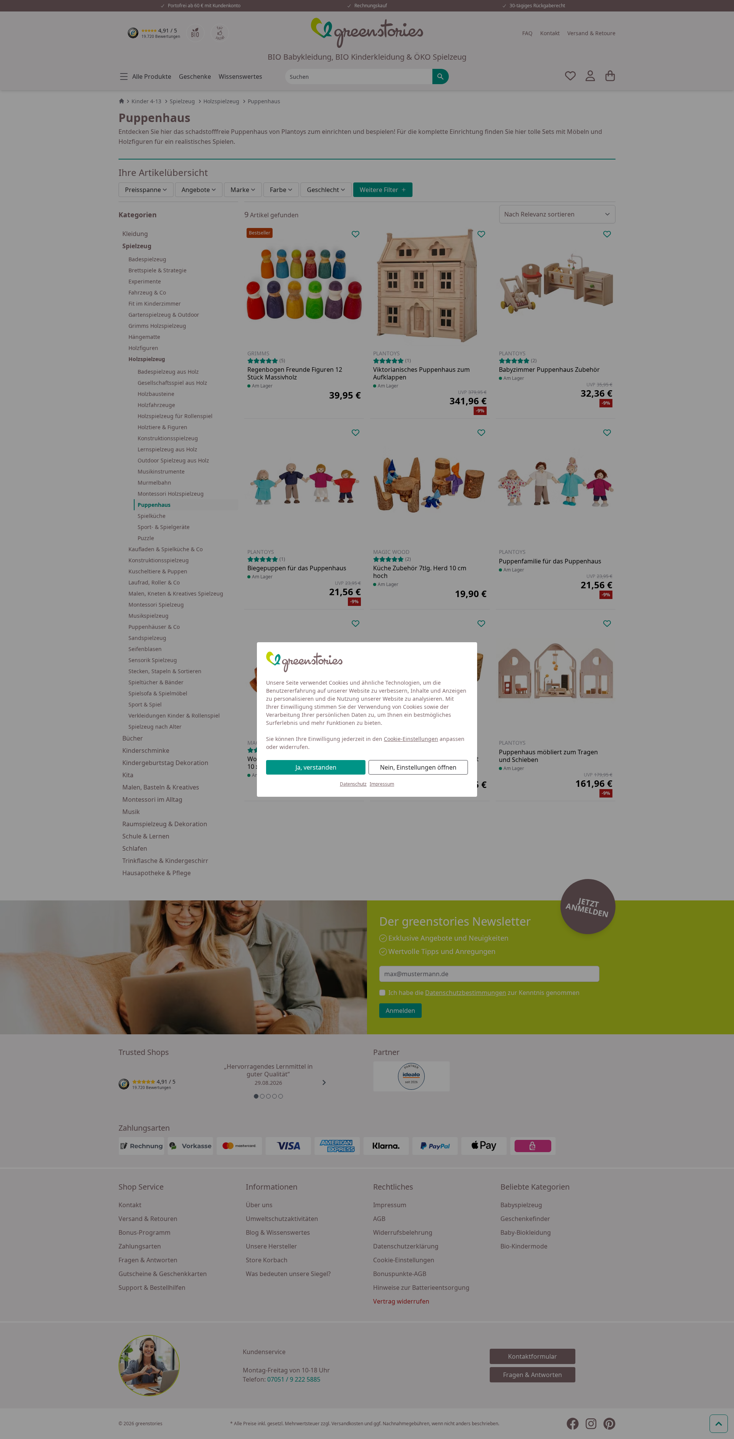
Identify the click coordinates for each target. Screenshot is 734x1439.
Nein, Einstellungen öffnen (418, 767)
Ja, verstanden (316, 767)
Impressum (382, 784)
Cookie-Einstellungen (411, 738)
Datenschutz (353, 784)
